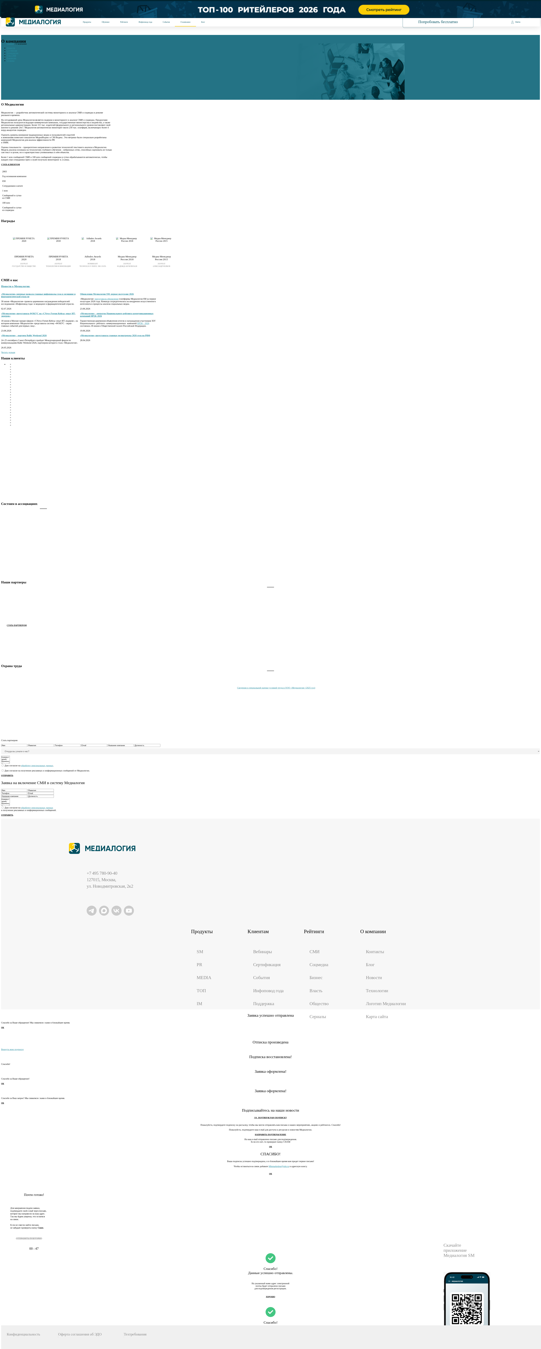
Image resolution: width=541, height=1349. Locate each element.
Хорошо (270, 1297)
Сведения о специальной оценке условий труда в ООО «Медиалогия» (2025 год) (276, 688)
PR (199, 964)
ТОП (201, 990)
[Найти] (382, 22)
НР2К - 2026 (143, 323)
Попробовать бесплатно (438, 22)
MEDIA (204, 977)
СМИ (315, 951)
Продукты (87, 22)
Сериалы (318, 1016)
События (166, 22)
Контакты (375, 951)
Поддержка (263, 1003)
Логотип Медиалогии (386, 1003)
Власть (316, 990)
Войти (517, 22)
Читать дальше (8, 352)
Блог (203, 22)
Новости (11, 48)
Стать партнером (17, 625)
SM (200, 951)
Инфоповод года (145, 22)
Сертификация (267, 964)
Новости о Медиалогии (15, 286)
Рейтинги (124, 22)
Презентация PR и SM (13, 215)
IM (199, 1003)
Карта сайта (377, 1016)
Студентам (12, 50)
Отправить (7, 776)
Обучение (105, 22)
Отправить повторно (29, 1238)
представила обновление (107, 299)
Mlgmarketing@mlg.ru (279, 1166)
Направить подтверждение (270, 1135)
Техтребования (135, 1334)
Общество (319, 1003)
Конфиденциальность (23, 1334)
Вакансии (11, 58)
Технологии (12, 53)
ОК (2, 1028)
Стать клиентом (10, 165)
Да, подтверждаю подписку (270, 1118)
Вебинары (262, 951)
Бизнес (316, 977)
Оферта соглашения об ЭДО (80, 1334)
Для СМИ (11, 55)
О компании (185, 22)
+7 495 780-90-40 (102, 873)
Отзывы (11, 60)
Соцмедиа (319, 964)
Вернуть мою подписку (12, 1049)
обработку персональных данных (37, 765)
